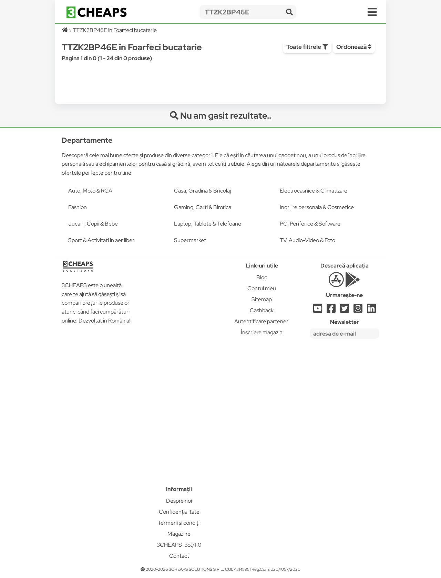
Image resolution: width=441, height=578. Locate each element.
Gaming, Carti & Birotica (202, 207)
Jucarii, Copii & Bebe (93, 223)
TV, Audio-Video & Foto (307, 240)
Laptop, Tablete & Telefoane (207, 223)
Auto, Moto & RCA (90, 190)
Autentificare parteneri (261, 321)
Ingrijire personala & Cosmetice (317, 207)
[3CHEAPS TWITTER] (344, 310)
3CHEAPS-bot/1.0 (179, 544)
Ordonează (352, 47)
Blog (261, 277)
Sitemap (262, 299)
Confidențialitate (179, 511)
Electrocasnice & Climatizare (313, 190)
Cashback (262, 310)
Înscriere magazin (262, 332)
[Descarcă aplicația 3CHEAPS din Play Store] (352, 283)
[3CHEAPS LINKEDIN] (371, 310)
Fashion (77, 207)
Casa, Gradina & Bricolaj (202, 190)
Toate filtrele (304, 47)
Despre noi (179, 500)
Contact (179, 555)
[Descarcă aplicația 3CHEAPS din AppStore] (336, 283)
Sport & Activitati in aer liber (101, 240)
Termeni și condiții (179, 522)
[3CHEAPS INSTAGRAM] (358, 310)
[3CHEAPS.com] (96, 12)
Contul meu (261, 288)
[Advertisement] (179, 366)
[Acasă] (65, 30)
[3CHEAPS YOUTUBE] (317, 310)
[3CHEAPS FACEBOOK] (331, 310)
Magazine (179, 533)
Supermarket (190, 240)
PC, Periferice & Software (310, 223)
